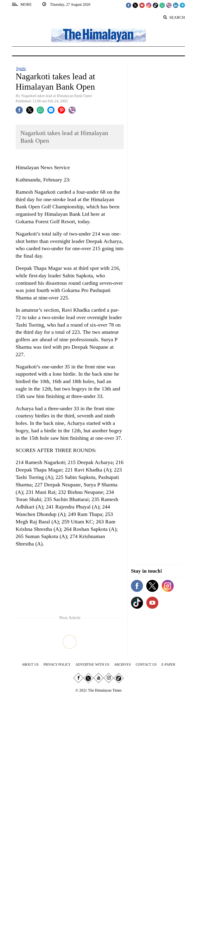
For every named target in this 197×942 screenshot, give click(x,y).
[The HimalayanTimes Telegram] (182, 5)
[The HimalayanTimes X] (135, 5)
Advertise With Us (92, 664)
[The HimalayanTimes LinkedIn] (175, 5)
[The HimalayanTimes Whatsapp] (162, 5)
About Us (30, 664)
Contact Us (146, 664)
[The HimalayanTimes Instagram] (148, 5)
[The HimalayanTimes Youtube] (142, 5)
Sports (21, 68)
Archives (122, 664)
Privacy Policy (57, 664)
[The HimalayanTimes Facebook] (128, 5)
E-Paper (168, 664)
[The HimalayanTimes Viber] (169, 5)
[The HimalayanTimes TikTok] (155, 5)
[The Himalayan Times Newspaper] (98, 35)
